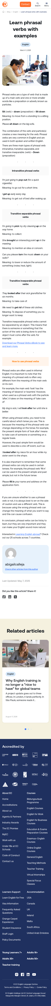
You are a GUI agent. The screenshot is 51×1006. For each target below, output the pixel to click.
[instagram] (16, 974)
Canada (31, 903)
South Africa (33, 927)
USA (29, 897)
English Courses (35, 808)
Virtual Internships (36, 874)
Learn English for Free (13, 897)
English (15, 12)
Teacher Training (35, 869)
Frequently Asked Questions (11, 911)
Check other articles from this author (21, 569)
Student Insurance (11, 928)
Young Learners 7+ (12, 952)
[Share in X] (15, 597)
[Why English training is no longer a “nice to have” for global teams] (25, 653)
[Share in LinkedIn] (9, 597)
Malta (30, 921)
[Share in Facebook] (4, 597)
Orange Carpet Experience (10, 920)
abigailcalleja (14, 564)
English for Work (35, 814)
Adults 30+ (7, 958)
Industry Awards (10, 822)
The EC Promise (10, 828)
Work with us (8, 840)
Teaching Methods (36, 863)
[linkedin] (28, 974)
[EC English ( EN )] (5, 4)
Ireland (30, 915)
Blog (8, 12)
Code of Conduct (11, 855)
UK (28, 909)
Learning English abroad (28, 534)
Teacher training (11, 965)
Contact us (8, 861)
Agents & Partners (11, 816)
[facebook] (22, 974)
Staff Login (7, 934)
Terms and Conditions (12, 987)
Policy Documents (11, 939)
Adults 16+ (32, 952)
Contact (25, 4)
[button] (38, 4)
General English (35, 857)
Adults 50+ (32, 958)
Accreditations (9, 805)
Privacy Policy (29, 987)
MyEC (5, 834)
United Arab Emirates (38, 933)
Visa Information (10, 903)
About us (7, 810)
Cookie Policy (42, 987)
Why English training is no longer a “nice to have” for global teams (23, 685)
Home (3, 12)
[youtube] (34, 974)
